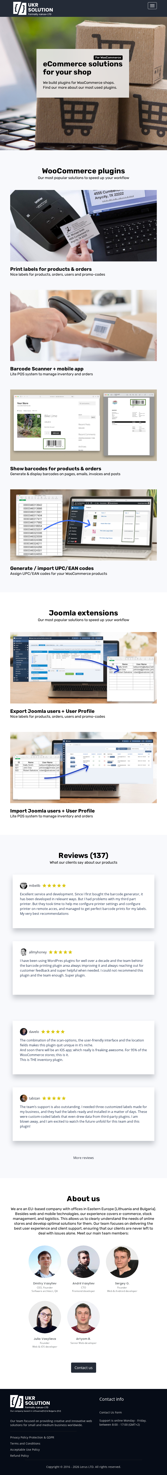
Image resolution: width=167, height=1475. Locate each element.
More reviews (83, 1158)
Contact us (84, 1367)
